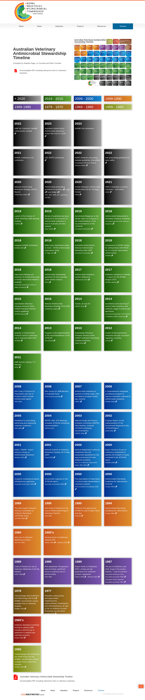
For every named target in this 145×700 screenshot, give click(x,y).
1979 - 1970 (54, 107)
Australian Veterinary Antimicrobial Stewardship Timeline (46, 676)
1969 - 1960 (84, 107)
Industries (59, 26)
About (21, 26)
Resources (101, 26)
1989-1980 (22, 107)
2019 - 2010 (54, 99)
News (39, 26)
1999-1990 (113, 99)
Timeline (123, 26)
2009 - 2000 (84, 99)
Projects (80, 26)
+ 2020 (19, 99)
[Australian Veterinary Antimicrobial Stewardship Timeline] (15, 677)
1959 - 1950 (114, 107)
